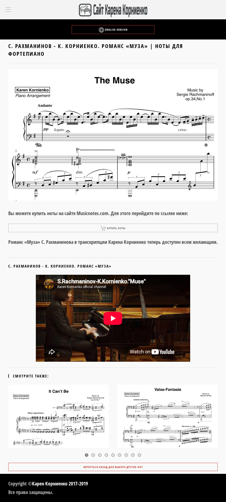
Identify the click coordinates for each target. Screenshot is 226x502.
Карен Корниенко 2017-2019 (60, 483)
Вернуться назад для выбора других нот (113, 467)
